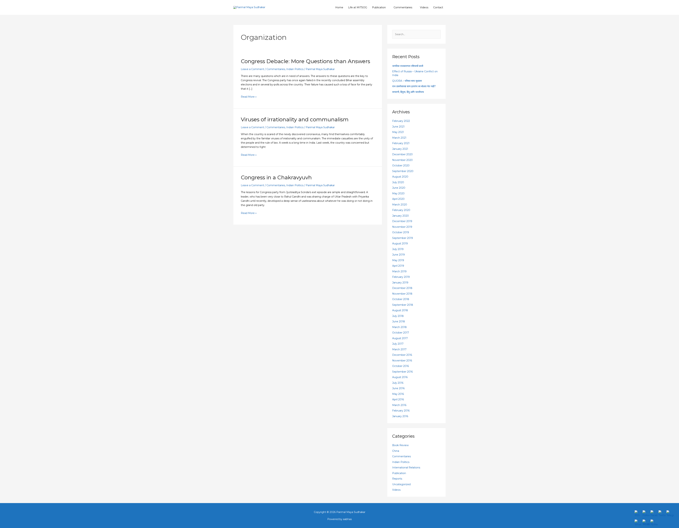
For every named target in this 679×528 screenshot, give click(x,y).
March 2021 (399, 137)
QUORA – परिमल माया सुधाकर (407, 80)
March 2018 (399, 327)
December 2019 (402, 221)
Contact (438, 7)
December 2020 (402, 154)
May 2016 (398, 394)
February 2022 (401, 121)
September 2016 (402, 371)
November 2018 (402, 293)
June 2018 (398, 321)
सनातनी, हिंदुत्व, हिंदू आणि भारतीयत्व (408, 92)
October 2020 (401, 165)
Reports (397, 478)
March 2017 (399, 349)
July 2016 (397, 382)
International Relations (406, 467)
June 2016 (398, 388)
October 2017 (400, 332)
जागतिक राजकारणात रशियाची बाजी (407, 66)
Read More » (249, 96)
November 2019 (402, 226)
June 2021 (398, 126)
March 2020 (399, 204)
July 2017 (398, 343)
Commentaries (403, 7)
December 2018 (402, 288)
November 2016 (402, 360)
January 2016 (400, 416)
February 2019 (401, 276)
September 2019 (402, 238)
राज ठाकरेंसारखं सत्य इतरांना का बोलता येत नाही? (414, 86)
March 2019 (399, 271)
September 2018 (402, 304)
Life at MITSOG (357, 7)
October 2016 (400, 366)
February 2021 (401, 143)
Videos (424, 7)
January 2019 (400, 282)
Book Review (400, 445)
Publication (379, 7)
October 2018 (400, 299)
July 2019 (398, 249)
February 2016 (401, 410)
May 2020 (398, 193)
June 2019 (398, 254)
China (395, 450)
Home (339, 7)
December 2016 (402, 354)
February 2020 (401, 210)
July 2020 (398, 182)
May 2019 (398, 260)
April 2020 (398, 199)
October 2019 (400, 232)
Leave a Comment (252, 69)
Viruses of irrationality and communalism (295, 119)
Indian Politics (294, 69)
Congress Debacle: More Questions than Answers (305, 61)
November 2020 (402, 160)
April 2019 (398, 265)
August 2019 (400, 243)
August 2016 (400, 377)
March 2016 (399, 405)
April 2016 (398, 399)
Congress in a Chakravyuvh (276, 177)
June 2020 (398, 187)
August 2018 (400, 310)
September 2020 (402, 171)
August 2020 (400, 176)
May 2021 (398, 132)
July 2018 (398, 316)
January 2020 (400, 215)
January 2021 (400, 148)
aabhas (347, 519)
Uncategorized (401, 484)
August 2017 (400, 338)
